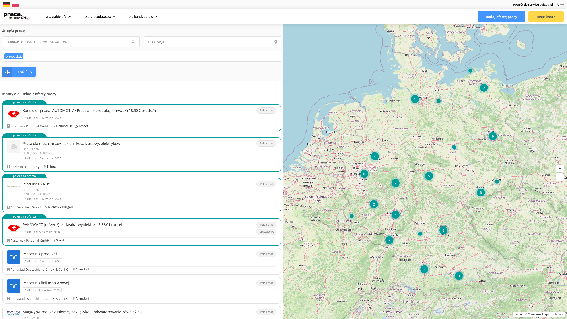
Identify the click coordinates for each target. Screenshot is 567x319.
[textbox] (42, 56)
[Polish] (15, 4)
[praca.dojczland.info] (16, 16)
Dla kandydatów (140, 16)
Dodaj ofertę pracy (501, 16)
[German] (7, 4)
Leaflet (518, 314)
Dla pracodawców (98, 16)
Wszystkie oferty (58, 16)
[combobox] (141, 56)
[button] (560, 168)
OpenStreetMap (538, 314)
